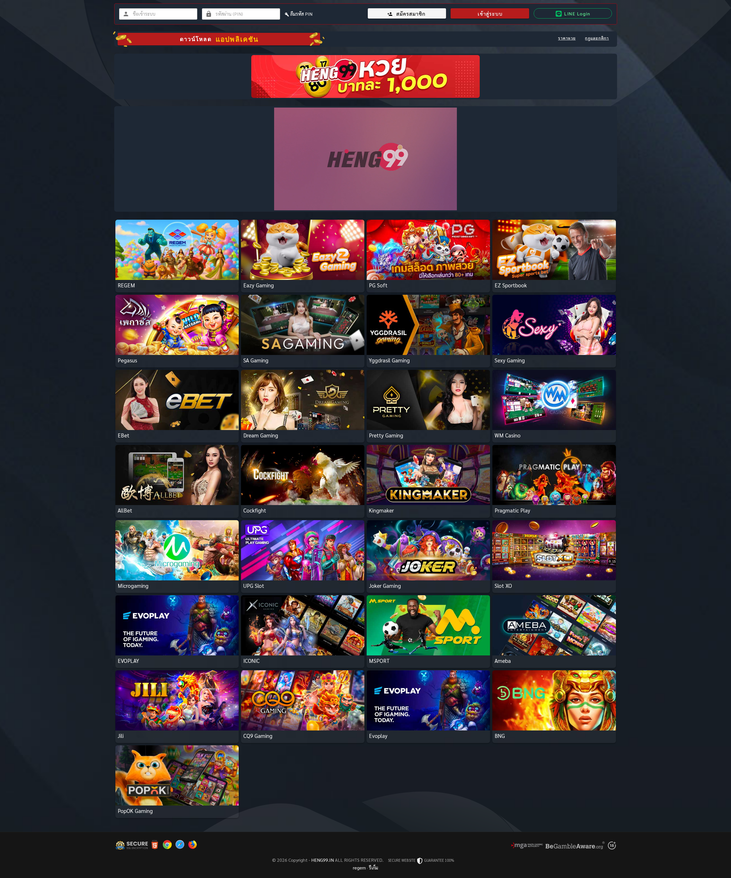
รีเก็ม (373, 868)
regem (359, 868)
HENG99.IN (322, 860)
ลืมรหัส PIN (301, 14)
